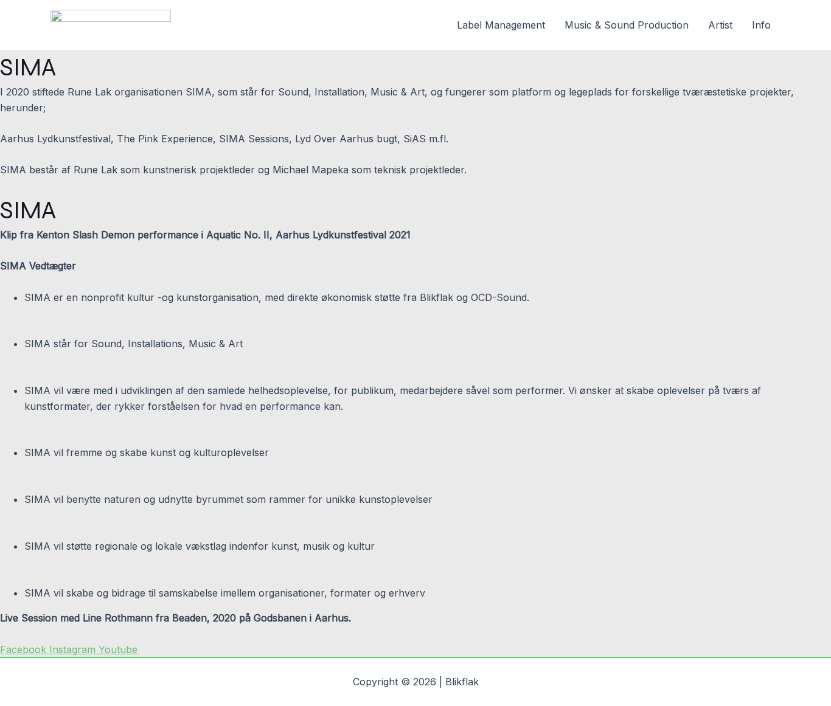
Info (761, 25)
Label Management (501, 25)
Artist (720, 25)
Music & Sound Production (627, 25)
